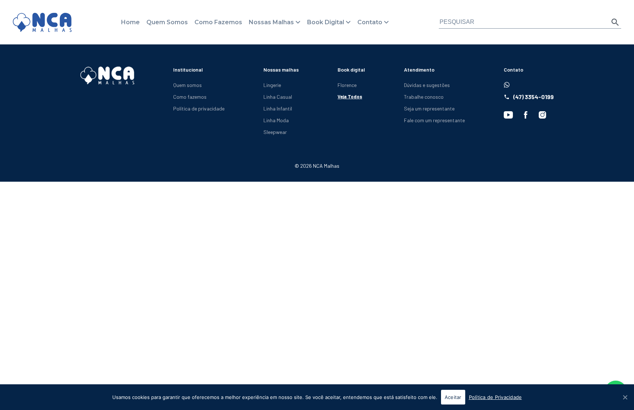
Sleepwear (275, 132)
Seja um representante (429, 108)
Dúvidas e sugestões (427, 85)
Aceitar (453, 397)
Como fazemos (190, 97)
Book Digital (325, 22)
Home (130, 22)
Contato (369, 22)
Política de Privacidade (495, 397)
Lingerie (272, 85)
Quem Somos (167, 22)
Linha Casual (277, 97)
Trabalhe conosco (424, 97)
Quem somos (187, 85)
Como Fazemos (218, 22)
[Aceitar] (624, 397)
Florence (347, 85)
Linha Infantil (277, 108)
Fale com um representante (434, 120)
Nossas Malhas (271, 22)
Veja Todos (350, 96)
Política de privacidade (199, 108)
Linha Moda (276, 120)
